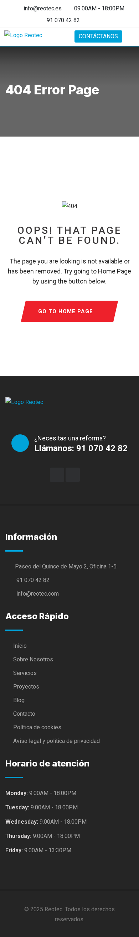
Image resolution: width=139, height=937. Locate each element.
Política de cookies (37, 727)
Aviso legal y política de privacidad (56, 741)
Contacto (24, 713)
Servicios (25, 673)
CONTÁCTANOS (98, 36)
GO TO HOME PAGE (65, 311)
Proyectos (26, 686)
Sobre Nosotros (33, 659)
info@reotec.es (42, 8)
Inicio (20, 645)
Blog (19, 700)
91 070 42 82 (63, 20)
